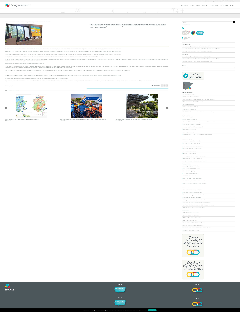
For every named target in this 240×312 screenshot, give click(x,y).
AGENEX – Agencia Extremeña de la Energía (191, 96)
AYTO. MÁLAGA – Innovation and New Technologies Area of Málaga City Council (197, 227)
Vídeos (185, 39)
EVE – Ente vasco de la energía (188, 104)
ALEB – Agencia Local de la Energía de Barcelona (192, 197)
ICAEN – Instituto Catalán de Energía (189, 109)
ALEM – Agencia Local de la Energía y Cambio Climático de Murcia (194, 200)
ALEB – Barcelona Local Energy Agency (190, 220)
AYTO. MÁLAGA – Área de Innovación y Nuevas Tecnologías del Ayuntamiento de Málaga (198, 205)
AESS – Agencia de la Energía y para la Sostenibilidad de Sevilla (194, 195)
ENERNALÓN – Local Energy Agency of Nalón (191, 230)
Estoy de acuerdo (152, 310)
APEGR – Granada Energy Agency (189, 171)
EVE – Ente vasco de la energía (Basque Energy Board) (193, 126)
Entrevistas (186, 38)
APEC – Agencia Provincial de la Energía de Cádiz (191, 143)
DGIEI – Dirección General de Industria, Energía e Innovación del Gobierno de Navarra (198, 99)
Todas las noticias (187, 37)
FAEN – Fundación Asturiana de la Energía (190, 106)
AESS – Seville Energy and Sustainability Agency (191, 217)
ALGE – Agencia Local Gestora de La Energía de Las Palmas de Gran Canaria (196, 202)
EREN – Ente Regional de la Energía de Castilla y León (192, 101)
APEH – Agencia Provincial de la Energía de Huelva (192, 148)
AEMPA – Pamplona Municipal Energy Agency (191, 212)
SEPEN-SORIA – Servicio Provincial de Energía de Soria (192, 158)
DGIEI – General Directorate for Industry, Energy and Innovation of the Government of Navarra (200, 121)
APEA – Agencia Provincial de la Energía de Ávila (191, 140)
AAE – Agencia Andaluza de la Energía (190, 94)
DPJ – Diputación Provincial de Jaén (189, 153)
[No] (238, 310)
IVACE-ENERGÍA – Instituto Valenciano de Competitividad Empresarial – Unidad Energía (198, 111)
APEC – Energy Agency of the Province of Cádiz (191, 168)
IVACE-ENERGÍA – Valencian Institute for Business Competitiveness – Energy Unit (197, 134)
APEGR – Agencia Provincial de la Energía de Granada (192, 145)
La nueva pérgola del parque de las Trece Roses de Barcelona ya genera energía (134, 119)
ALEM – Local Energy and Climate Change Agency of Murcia (193, 222)
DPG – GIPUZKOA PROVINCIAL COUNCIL (190, 176)
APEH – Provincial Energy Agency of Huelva (190, 173)
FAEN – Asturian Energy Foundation (189, 129)
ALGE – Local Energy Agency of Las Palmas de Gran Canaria (193, 225)
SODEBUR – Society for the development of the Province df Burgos (195, 183)
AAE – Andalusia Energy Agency (188, 116)
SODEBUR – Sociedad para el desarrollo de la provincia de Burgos (195, 161)
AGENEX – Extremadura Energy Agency (190, 119)
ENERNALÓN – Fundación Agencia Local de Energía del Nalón (194, 207)
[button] (6, 108)
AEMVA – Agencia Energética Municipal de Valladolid (192, 192)
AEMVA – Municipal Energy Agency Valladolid (191, 215)
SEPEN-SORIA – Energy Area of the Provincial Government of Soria (195, 181)
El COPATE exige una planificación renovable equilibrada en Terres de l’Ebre (22, 119)
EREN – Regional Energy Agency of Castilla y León (192, 124)
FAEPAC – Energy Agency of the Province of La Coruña (192, 178)
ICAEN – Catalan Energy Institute (189, 131)
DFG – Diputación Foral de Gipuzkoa (189, 150)
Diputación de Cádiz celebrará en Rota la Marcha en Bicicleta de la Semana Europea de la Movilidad (83, 119)
